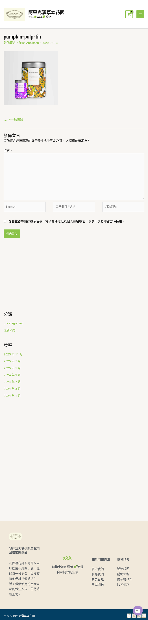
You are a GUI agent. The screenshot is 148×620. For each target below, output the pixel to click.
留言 (8, 150)
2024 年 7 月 (12, 382)
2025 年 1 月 (12, 368)
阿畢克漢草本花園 (46, 12)
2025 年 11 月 (13, 354)
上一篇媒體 (13, 120)
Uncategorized (13, 323)
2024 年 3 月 (12, 389)
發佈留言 (10, 43)
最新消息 (10, 330)
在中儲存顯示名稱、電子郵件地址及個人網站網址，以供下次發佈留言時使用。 (66, 221)
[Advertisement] (74, 277)
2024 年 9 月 (12, 375)
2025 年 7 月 (12, 361)
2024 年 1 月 (12, 396)
